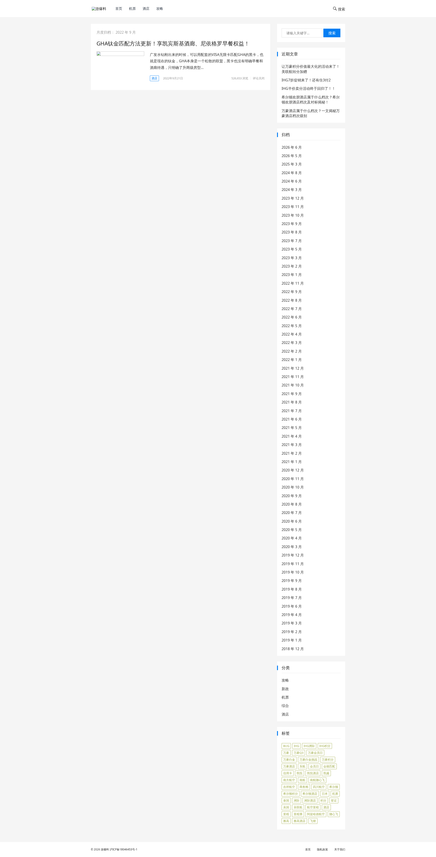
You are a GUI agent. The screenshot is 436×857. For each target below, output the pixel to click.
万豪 (286, 753)
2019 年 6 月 (292, 606)
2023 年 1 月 (292, 274)
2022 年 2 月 (292, 351)
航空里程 (313, 807)
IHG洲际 (309, 746)
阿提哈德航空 (316, 814)
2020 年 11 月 (293, 478)
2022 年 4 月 (292, 334)
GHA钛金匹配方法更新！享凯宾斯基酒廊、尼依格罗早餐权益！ (173, 43)
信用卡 (287, 773)
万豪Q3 (298, 753)
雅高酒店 (299, 821)
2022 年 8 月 (292, 300)
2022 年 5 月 (292, 325)
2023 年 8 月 (292, 232)
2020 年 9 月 (292, 495)
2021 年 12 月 (293, 368)
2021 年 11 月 (293, 376)
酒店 (146, 8)
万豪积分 (328, 759)
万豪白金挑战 (308, 759)
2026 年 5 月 (292, 155)
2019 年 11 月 (293, 563)
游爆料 (105, 849)
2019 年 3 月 (292, 623)
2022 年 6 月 (292, 317)
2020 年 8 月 (292, 504)
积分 (323, 800)
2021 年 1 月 (292, 461)
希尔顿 (333, 787)
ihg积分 (324, 746)
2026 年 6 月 (292, 147)
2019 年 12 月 (293, 555)
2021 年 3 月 (292, 444)
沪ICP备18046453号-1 (123, 849)
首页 (118, 8)
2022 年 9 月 (292, 291)
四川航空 (319, 787)
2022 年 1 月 (292, 359)
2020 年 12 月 (293, 470)
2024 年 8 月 (292, 172)
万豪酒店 (289, 766)
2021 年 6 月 (292, 419)
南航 (302, 780)
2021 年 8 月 (292, 402)
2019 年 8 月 (292, 589)
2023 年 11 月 (293, 206)
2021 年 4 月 (292, 436)
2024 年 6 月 (292, 181)
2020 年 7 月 (292, 512)
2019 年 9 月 (292, 580)
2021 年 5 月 (292, 427)
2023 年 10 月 (293, 215)
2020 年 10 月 (293, 487)
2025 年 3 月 (292, 164)
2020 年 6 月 (292, 521)
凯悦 (299, 773)
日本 (325, 794)
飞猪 (313, 821)
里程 (286, 814)
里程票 (298, 814)
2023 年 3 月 (292, 257)
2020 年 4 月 (292, 538)
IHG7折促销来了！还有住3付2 (306, 80)
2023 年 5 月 (292, 249)
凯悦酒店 (313, 773)
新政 (285, 688)
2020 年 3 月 (292, 546)
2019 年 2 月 (292, 631)
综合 (285, 705)
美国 (286, 807)
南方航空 (289, 780)
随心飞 (333, 814)
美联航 (298, 807)
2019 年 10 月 (293, 572)
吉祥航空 (289, 787)
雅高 (286, 821)
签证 (334, 800)
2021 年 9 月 (292, 393)
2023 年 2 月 (292, 266)
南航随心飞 (317, 780)
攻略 (159, 8)
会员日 (314, 766)
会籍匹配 (329, 766)
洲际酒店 (310, 800)
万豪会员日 (315, 753)
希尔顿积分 (290, 794)
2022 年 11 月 (293, 283)
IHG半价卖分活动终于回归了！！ (308, 88)
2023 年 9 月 (292, 223)
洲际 (297, 800)
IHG (296, 746)
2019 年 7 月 (292, 597)
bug (286, 746)
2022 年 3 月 (292, 342)
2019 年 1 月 (292, 640)
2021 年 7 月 (292, 410)
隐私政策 (322, 849)
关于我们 (339, 849)
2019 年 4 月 (292, 614)
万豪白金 (289, 759)
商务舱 (304, 787)
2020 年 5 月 (292, 529)
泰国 (286, 800)
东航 (302, 766)
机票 (132, 8)
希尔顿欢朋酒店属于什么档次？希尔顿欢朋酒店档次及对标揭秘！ (311, 100)
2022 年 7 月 (292, 308)
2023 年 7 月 (292, 240)
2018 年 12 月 (293, 648)
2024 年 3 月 (292, 189)
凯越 (326, 773)
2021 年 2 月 (292, 453)
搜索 (332, 32)
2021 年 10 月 (293, 385)
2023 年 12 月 (293, 198)
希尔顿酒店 (309, 794)
